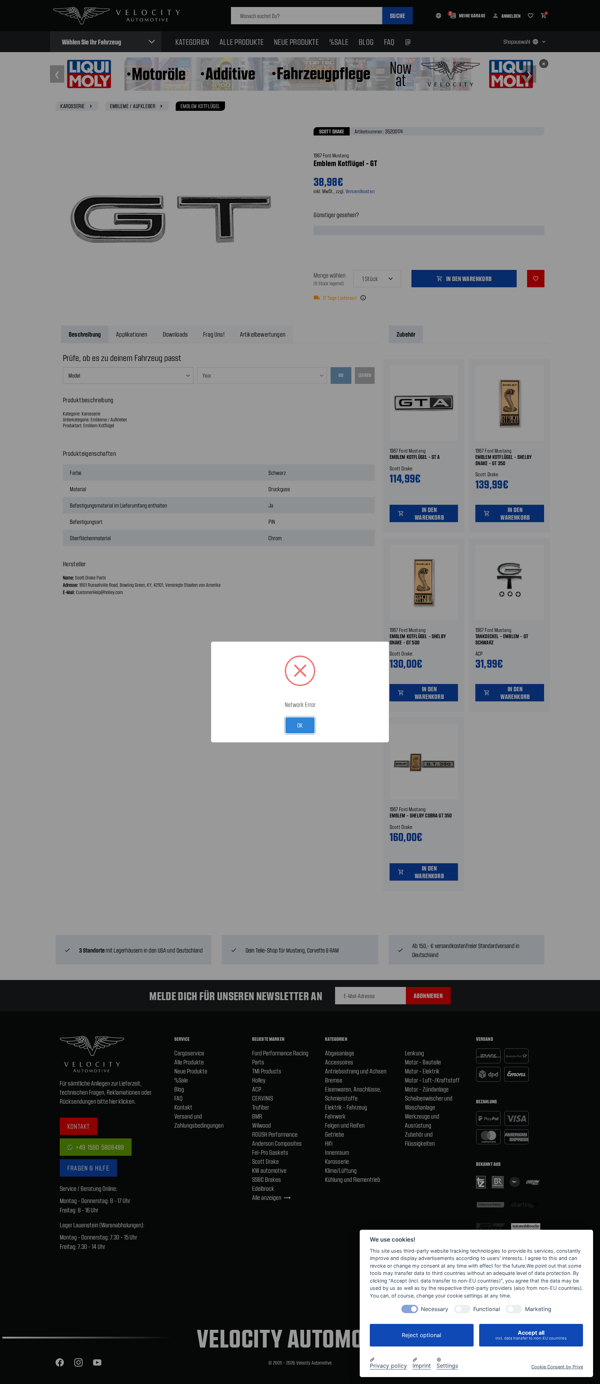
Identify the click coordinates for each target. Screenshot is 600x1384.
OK (300, 725)
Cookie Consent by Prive (557, 1366)
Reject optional (421, 1335)
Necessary (434, 1309)
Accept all (531, 1335)
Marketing (538, 1309)
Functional (486, 1309)
